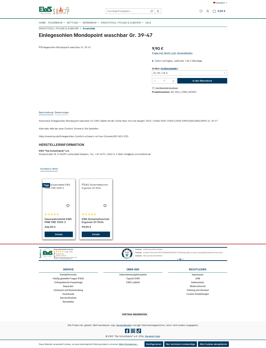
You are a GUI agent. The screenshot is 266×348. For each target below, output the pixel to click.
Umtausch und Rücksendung (68, 290)
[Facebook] (127, 333)
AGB (197, 278)
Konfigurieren (153, 344)
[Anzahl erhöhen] (173, 81)
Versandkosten (124, 325)
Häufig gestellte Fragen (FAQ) (68, 278)
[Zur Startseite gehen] (54, 10)
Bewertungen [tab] (62, 112)
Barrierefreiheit (68, 297)
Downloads (68, 294)
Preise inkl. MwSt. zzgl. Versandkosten (172, 53)
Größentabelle (169, 68)
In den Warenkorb (202, 80)
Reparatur (68, 286)
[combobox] (127, 11)
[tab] (46, 112)
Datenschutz (197, 282)
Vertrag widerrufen (134, 314)
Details (59, 234)
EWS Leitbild (133, 282)
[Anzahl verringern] (155, 81)
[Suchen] (151, 11)
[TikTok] (139, 333)
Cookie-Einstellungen (197, 294)
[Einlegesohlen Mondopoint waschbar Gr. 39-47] (92, 75)
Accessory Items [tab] (49, 168)
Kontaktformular (68, 274)
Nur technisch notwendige (180, 344)
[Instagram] (133, 333)
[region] (92, 75)
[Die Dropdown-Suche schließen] (158, 11)
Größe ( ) (165, 68)
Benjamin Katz (152, 336)
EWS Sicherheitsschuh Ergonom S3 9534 (95, 221)
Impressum (197, 274)
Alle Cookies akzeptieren (213, 344)
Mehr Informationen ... (129, 344)
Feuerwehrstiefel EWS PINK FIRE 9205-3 (58, 221)
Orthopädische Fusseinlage (68, 282)
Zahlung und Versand (198, 290)
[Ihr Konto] (207, 11)
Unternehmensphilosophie (133, 274)
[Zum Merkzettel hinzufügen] (68, 205)
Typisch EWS (133, 278)
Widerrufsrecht (198, 286)
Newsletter (68, 301)
